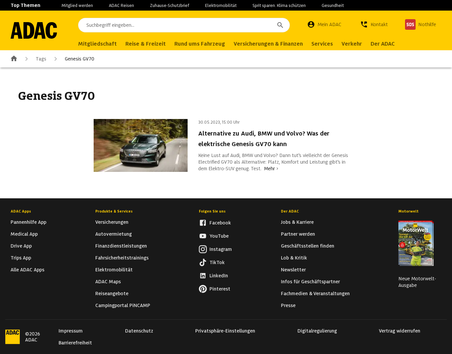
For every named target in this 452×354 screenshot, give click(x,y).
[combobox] (184, 25)
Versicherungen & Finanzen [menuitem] (268, 43)
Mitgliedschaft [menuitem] (97, 43)
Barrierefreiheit (75, 343)
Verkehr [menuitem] (351, 43)
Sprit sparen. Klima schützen (279, 5)
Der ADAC (290, 211)
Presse (288, 305)
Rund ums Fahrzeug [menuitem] (199, 43)
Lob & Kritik (294, 258)
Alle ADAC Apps (27, 270)
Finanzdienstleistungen (121, 246)
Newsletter (293, 270)
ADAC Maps (108, 282)
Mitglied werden (77, 5)
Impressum (71, 331)
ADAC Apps (21, 211)
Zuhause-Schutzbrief (169, 5)
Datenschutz (139, 331)
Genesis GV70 (79, 59)
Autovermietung (113, 234)
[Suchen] (280, 25)
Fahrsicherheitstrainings (122, 258)
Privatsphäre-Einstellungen (225, 331)
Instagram (220, 249)
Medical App (24, 234)
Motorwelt (408, 211)
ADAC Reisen (121, 5)
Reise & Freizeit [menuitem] (145, 43)
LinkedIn (218, 276)
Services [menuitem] (322, 43)
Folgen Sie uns (212, 211)
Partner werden (298, 234)
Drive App (21, 246)
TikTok (217, 262)
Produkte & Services (114, 211)
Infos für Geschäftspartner (310, 282)
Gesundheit (333, 5)
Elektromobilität (221, 5)
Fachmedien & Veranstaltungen (315, 293)
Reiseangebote (111, 293)
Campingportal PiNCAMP (122, 305)
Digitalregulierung (317, 331)
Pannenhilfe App (28, 222)
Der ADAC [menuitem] (383, 43)
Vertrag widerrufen (399, 331)
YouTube (219, 236)
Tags (41, 59)
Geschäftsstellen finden (307, 246)
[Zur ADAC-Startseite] (34, 30)
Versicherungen (111, 222)
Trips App (21, 258)
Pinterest (219, 289)
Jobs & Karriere (297, 222)
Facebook (220, 223)
